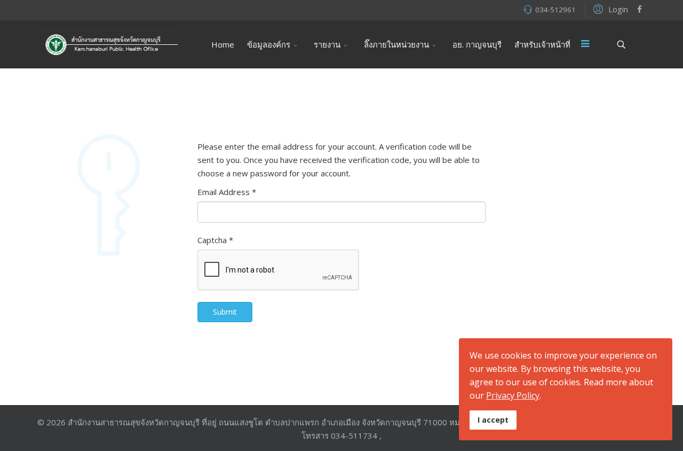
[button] (609, 8)
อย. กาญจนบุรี (477, 44)
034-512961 (555, 9)
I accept (493, 420)
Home (222, 44)
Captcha (215, 240)
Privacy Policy (512, 395)
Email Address (226, 191)
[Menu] (585, 44)
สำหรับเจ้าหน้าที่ (542, 44)
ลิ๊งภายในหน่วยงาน (396, 44)
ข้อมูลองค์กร (268, 44)
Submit (225, 312)
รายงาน (327, 44)
